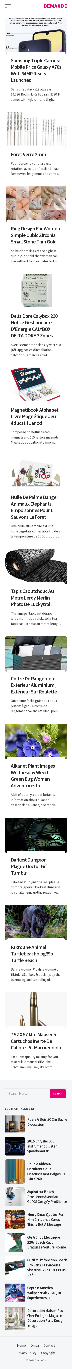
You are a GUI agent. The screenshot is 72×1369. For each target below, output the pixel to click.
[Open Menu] (8, 6)
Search (57, 1093)
